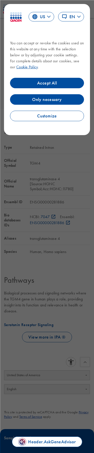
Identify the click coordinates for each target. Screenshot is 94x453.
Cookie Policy (27, 66)
